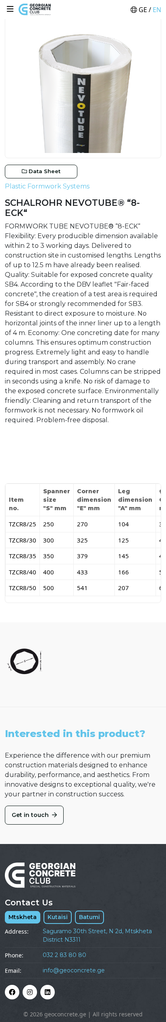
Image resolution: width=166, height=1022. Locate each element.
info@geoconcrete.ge (74, 970)
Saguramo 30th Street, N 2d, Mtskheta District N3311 (97, 935)
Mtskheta (22, 917)
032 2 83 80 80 (64, 955)
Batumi (89, 917)
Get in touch (31, 815)
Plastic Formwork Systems (47, 186)
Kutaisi (58, 917)
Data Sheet (44, 171)
